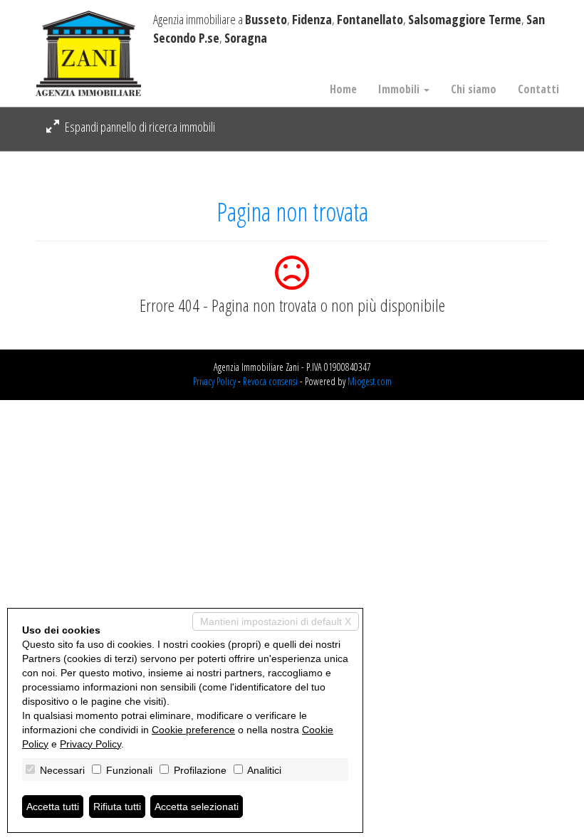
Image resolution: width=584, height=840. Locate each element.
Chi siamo (473, 89)
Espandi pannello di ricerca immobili (139, 126)
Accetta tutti (52, 806)
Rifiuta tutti (117, 806)
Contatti (538, 89)
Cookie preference (193, 729)
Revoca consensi (270, 381)
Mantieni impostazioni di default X (275, 621)
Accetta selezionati (197, 806)
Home (343, 89)
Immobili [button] (400, 89)
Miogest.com (370, 381)
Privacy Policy (214, 381)
